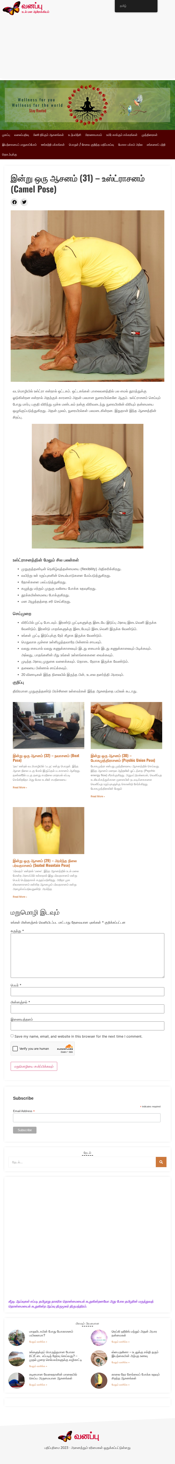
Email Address (24, 1111)
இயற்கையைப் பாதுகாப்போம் (19, 144)
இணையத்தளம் (22, 1019)
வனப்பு (32, 6)
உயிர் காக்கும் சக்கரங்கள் (121, 135)
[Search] (161, 1162)
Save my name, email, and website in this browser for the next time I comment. (78, 1036)
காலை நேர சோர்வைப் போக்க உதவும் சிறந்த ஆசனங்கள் (136, 1376)
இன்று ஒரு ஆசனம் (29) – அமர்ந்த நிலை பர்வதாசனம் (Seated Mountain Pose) (45, 863)
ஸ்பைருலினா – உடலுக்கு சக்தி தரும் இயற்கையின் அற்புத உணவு (135, 1354)
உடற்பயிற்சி (74, 135)
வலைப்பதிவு (21, 135)
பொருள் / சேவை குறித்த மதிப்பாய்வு (91, 144)
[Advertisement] (87, 48)
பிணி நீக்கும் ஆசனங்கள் (48, 135)
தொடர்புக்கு (9, 154)
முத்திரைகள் (150, 135)
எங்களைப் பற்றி (156, 144)
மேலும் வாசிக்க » (38, 1341)
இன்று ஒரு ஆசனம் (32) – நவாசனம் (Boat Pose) (46, 758)
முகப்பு (6, 135)
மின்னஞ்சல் (20, 1002)
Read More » (20, 787)
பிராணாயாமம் (93, 135)
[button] (14, 202)
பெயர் (16, 985)
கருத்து (17, 931)
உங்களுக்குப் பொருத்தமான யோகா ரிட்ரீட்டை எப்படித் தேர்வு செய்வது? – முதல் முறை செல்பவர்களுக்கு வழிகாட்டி (55, 1355)
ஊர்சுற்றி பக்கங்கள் (53, 144)
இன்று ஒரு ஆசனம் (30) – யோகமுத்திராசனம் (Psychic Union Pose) (123, 758)
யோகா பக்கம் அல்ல (130, 144)
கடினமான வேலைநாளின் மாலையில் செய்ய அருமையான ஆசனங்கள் (53, 1376)
